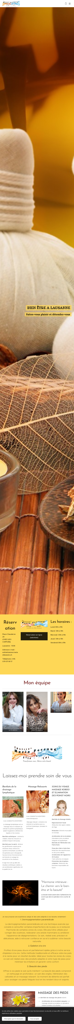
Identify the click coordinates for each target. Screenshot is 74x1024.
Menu (70, 3)
